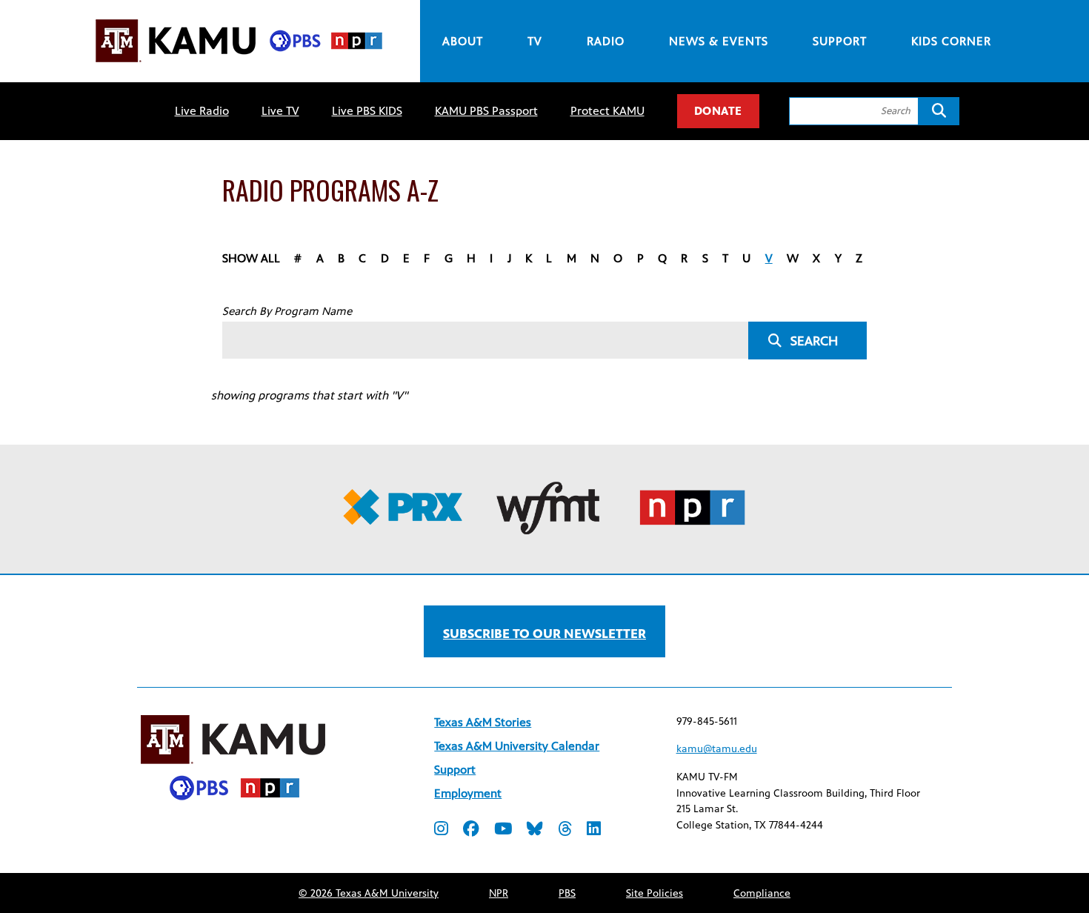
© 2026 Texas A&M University (369, 893)
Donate (718, 111)
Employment (468, 793)
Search (814, 341)
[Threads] (565, 830)
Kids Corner (951, 41)
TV (534, 41)
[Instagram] (441, 830)
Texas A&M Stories (482, 722)
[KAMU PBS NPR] (238, 65)
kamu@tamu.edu (716, 749)
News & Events (718, 41)
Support (840, 41)
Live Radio (202, 111)
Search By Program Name (287, 311)
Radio (606, 41)
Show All (251, 258)
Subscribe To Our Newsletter (544, 633)
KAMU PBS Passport (486, 111)
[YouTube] (503, 830)
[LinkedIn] (594, 830)
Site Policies (654, 893)
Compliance (761, 893)
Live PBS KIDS (367, 111)
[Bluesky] (535, 830)
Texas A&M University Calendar (516, 746)
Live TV (280, 111)
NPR (498, 893)
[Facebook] (471, 830)
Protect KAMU (607, 111)
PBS (567, 893)
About (462, 41)
